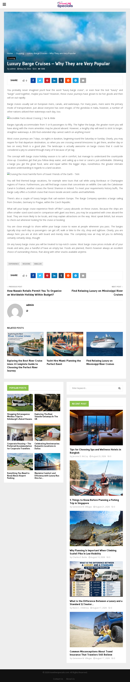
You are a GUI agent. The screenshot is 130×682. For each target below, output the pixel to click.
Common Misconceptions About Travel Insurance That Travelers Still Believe (91, 653)
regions (26, 264)
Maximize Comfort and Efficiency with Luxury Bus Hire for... (47, 475)
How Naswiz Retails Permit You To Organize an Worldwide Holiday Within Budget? (34, 292)
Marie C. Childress (81, 607)
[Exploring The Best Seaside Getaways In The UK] (47, 402)
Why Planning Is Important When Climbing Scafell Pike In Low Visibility (93, 552)
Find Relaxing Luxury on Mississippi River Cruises (100, 362)
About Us (70, 679)
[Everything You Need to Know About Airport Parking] (20, 461)
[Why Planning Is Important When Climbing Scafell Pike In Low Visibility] (96, 528)
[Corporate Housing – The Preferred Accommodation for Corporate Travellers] (20, 432)
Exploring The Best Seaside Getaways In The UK (46, 416)
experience (14, 264)
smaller (38, 264)
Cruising (11, 58)
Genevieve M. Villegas (82, 506)
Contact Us (58, 679)
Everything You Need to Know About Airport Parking (18, 475)
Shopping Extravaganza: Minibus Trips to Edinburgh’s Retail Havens (19, 416)
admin (13, 68)
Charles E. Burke (80, 557)
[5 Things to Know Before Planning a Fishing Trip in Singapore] (96, 478)
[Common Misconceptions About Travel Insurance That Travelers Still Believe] (96, 629)
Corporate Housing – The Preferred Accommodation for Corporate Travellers (19, 446)
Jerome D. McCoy (80, 456)
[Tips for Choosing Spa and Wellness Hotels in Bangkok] (96, 427)
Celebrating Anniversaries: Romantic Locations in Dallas (47, 446)
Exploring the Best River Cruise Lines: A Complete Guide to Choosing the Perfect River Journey (24, 365)
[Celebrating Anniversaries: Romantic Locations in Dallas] (47, 432)
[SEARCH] (119, 388)
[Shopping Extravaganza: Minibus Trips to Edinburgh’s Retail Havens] (20, 402)
